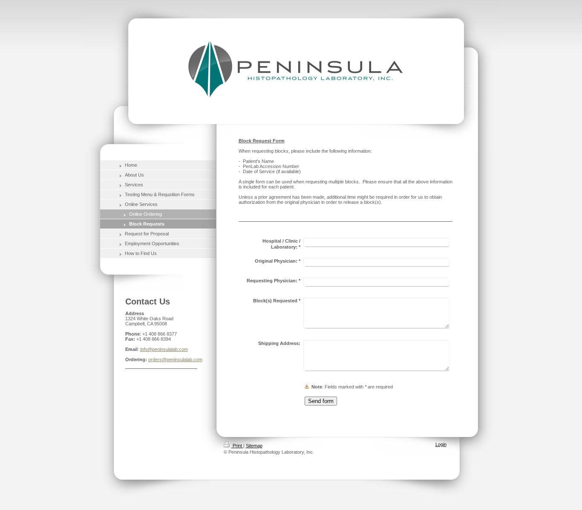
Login (441, 444)
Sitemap (254, 445)
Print (237, 445)
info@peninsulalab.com (164, 349)
